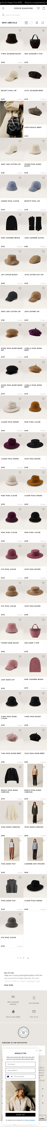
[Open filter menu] (36, 22)
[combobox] (9, 1076)
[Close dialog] (37, 1050)
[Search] (8, 8)
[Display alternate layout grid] (31, 22)
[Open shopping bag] (44, 8)
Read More (8, 985)
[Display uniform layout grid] (26, 22)
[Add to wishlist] (43, 656)
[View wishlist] (38, 8)
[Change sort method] (42, 22)
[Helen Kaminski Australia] (23, 8)
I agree (42, 1118)
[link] (13, 1000)
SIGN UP (20, 1115)
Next (21, 39)
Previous (3, 39)
